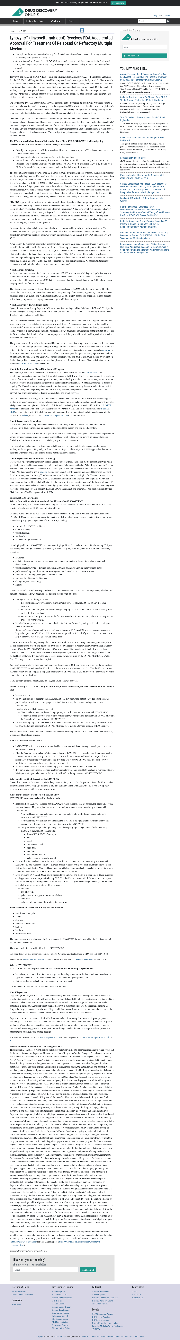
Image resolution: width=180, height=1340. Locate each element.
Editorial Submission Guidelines (105, 1297)
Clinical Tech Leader (60, 1310)
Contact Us (136, 1294)
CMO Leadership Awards (102, 1313)
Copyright (40, 1336)
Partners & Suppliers (34, 21)
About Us (136, 1291)
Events (72, 21)
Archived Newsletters (100, 1291)
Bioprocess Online (59, 1294)
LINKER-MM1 (91, 372)
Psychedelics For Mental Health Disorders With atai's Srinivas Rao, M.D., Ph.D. (142, 176)
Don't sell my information (134, 1336)
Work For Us (137, 1297)
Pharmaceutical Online (61, 1328)
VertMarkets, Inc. (60, 1336)
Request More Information (22, 1294)
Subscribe (166, 15)
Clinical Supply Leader (61, 1306)
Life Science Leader (60, 1319)
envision (43, 471)
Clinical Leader (58, 1303)
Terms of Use (86, 1336)
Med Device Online (60, 1322)
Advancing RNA (58, 1291)
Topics (16, 21)
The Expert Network (100, 1303)
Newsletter (16, 1304)
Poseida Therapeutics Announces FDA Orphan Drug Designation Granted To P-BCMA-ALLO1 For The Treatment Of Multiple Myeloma (144, 235)
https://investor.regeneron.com (24, 1241)
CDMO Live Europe (100, 1320)
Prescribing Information (33, 959)
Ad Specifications (19, 1291)
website (25, 415)
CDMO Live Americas (101, 1317)
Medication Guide (84, 959)
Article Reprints (98, 1294)
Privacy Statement (99, 1336)
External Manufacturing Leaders (105, 1323)
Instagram (95, 1037)
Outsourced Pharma (60, 1325)
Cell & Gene (57, 1300)
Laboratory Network (60, 1316)
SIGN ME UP (88, 1269)
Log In (157, 15)
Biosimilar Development (62, 1297)
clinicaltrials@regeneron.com (55, 415)
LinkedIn (86, 1037)
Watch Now (56, 21)
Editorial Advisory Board (102, 1300)
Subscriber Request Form (115, 1336)
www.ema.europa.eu (27, 363)
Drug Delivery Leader (60, 1312)
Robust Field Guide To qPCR (133, 157)
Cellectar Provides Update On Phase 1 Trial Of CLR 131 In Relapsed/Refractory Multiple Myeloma (143, 98)
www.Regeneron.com (50, 1037)
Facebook (105, 1037)
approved (106, 349)
